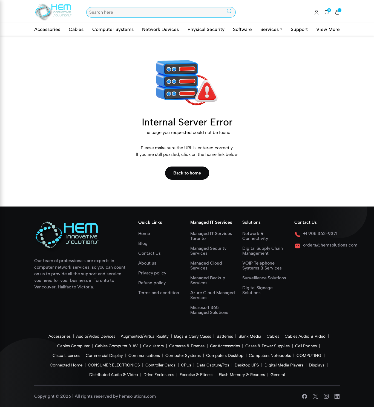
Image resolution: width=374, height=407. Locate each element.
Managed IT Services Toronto (211, 236)
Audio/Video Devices (95, 336)
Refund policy (152, 282)
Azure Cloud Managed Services (212, 295)
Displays (316, 365)
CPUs (186, 365)
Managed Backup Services (207, 280)
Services (271, 29)
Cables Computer (73, 345)
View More (328, 29)
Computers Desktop (224, 355)
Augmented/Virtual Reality (145, 336)
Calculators (153, 345)
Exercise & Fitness (196, 374)
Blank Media (249, 336)
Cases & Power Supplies (267, 345)
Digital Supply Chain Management (262, 251)
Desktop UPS (247, 365)
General (278, 374)
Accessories (47, 29)
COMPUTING (309, 355)
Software (242, 29)
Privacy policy (152, 273)
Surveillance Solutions (264, 278)
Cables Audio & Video (305, 336)
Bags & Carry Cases (192, 336)
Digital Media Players (283, 365)
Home (144, 233)
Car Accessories (225, 345)
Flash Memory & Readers (242, 374)
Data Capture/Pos (213, 365)
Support (299, 29)
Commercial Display (104, 355)
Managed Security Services (208, 251)
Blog (143, 243)
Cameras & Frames (187, 345)
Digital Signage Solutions (257, 290)
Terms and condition (158, 292)
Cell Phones (306, 345)
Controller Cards (160, 365)
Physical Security (206, 29)
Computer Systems (113, 29)
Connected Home (66, 365)
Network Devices (160, 29)
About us (147, 263)
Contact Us (149, 253)
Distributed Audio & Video (113, 374)
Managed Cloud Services (206, 266)
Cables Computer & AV (116, 345)
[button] (337, 12)
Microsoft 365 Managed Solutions (209, 310)
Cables (76, 29)
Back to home (187, 173)
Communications (144, 355)
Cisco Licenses (66, 355)
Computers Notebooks (270, 355)
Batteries (225, 336)
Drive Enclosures (158, 374)
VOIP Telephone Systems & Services (262, 266)
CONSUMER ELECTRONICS (114, 365)
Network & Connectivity (255, 236)
